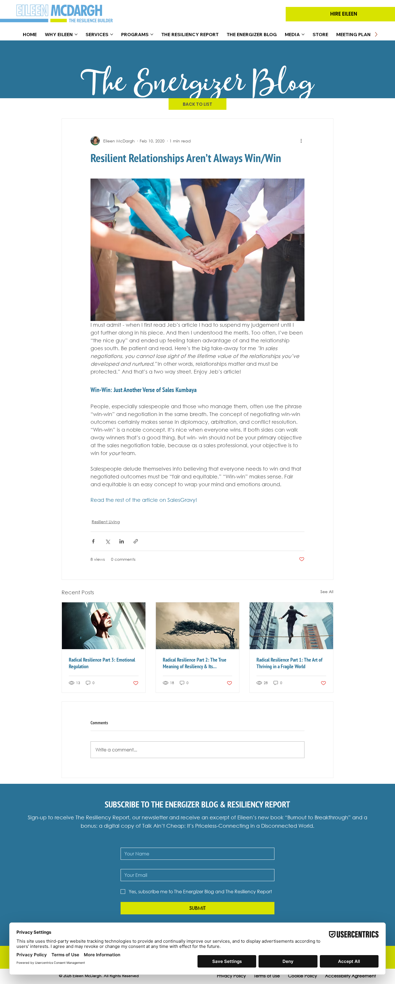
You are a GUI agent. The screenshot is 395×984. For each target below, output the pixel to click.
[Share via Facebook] (93, 541)
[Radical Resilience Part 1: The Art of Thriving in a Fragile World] (291, 625)
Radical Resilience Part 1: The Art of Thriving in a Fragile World (289, 663)
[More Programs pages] (151, 34)
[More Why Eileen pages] (76, 34)
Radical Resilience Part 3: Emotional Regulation (102, 663)
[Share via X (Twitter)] (107, 541)
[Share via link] (136, 541)
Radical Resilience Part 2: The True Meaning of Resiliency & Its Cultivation (194, 663)
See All (326, 591)
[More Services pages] (111, 34)
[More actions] (301, 140)
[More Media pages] (303, 34)
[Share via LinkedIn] (121, 541)
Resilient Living (106, 521)
